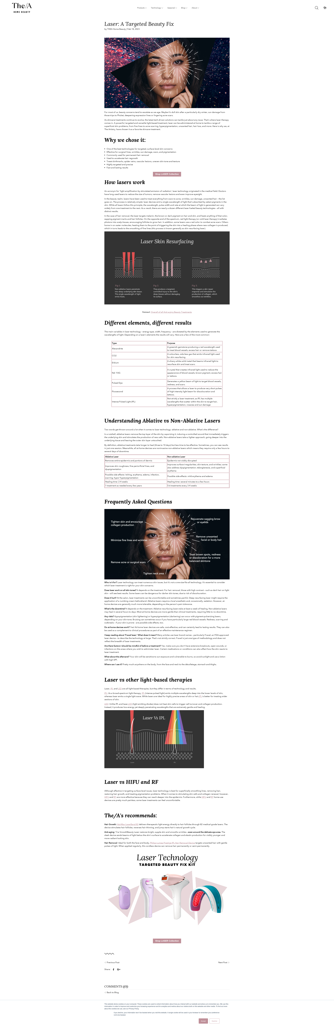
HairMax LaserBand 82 (127, 824)
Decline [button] (214, 1021)
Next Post (222, 962)
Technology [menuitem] (156, 8)
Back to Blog (113, 992)
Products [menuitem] (141, 8)
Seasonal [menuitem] (171, 8)
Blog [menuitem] (183, 8)
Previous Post (113, 962)
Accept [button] (203, 1021)
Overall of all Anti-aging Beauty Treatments (171, 312)
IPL (112, 688)
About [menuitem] (194, 8)
